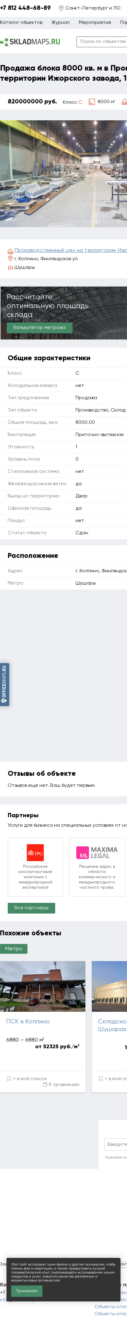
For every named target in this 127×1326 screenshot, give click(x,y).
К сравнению (64, 1084)
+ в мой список (29, 1079)
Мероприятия (95, 22)
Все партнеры (31, 908)
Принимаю (27, 1291)
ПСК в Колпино (28, 1022)
